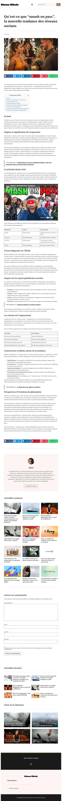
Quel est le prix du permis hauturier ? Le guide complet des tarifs (30, 517)
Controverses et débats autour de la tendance (18, 108)
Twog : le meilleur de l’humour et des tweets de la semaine (49, 540)
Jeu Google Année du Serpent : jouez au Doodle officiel (12, 580)
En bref (8, 98)
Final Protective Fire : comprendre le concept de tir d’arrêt (12, 560)
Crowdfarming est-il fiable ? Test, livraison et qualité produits (49, 580)
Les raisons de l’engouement (14, 106)
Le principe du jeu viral (12, 101)
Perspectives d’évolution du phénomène (16, 110)
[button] (8, 76)
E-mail (6, 631)
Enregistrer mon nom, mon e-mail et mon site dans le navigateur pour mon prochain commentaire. (28, 648)
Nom (6, 624)
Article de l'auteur (31, 486)
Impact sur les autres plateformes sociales (17, 105)
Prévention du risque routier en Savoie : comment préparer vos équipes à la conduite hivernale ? (11, 519)
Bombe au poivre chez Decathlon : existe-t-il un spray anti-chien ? (30, 580)
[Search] (58, 4)
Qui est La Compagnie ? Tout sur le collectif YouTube (30, 540)
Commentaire (8, 603)
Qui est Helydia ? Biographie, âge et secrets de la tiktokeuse (49, 517)
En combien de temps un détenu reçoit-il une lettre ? (31, 559)
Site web (6, 639)
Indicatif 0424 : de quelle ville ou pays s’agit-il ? (11, 539)
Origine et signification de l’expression (16, 100)
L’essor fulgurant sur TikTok (13, 103)
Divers (7, 34)
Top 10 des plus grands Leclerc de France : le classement (48, 560)
